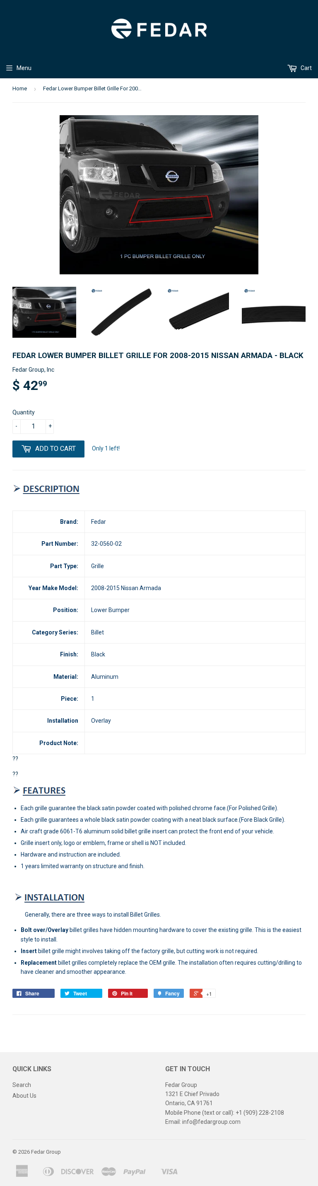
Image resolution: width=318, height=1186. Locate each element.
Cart (305, 68)
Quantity (23, 412)
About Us (24, 1095)
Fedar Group (46, 1152)
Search (21, 1085)
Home (19, 88)
